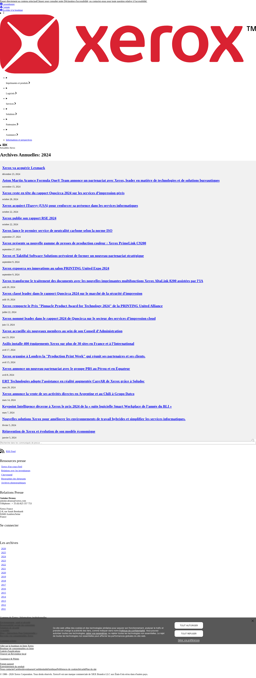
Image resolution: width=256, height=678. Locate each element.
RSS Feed (11, 451)
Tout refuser (188, 633)
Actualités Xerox (7, 148)
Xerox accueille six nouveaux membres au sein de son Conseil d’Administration (62, 331)
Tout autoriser (189, 625)
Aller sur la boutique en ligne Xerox (17, 646)
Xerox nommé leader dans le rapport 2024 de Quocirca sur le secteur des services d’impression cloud (79, 318)
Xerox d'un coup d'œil (11, 466)
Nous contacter (7, 669)
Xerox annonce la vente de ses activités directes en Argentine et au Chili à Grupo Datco (68, 394)
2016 (3, 589)
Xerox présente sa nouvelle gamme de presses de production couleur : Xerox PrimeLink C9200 (74, 243)
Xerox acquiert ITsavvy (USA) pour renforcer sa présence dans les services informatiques (70, 205)
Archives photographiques (13, 482)
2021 (3, 568)
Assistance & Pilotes (9, 659)
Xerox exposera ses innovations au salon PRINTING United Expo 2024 (55, 268)
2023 (3, 560)
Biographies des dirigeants (13, 479)
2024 (3, 556)
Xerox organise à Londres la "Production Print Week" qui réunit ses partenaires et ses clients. (73, 356)
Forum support (7, 664)
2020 (3, 572)
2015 (3, 593)
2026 (3, 548)
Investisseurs (28, 669)
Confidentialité (41, 669)
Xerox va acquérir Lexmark (23, 168)
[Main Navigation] (128, 145)
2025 (3, 552)
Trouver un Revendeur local (13, 654)
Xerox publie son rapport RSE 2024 (29, 218)
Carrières (18, 669)
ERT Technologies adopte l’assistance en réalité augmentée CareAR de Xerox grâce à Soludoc (73, 381)
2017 (3, 585)
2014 (3, 597)
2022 (3, 564)
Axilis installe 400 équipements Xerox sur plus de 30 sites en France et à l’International (68, 344)
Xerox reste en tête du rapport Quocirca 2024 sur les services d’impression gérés (63, 193)
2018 (3, 581)
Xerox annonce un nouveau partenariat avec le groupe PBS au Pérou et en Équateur (66, 369)
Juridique (52, 669)
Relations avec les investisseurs (15, 470)
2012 (3, 605)
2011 (3, 609)
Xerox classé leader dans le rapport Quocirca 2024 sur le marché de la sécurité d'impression (72, 293)
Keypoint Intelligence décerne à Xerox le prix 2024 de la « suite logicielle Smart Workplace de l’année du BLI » (87, 406)
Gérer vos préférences (189, 640)
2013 (3, 601)
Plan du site (91, 669)
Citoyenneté (6, 475)
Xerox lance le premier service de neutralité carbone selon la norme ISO (57, 230)
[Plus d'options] (128, 13)
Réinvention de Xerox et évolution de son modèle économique (48, 431)
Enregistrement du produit (12, 666)
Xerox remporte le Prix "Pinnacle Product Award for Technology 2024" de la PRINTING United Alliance (82, 306)
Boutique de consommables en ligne (17, 648)
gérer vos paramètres (96, 633)
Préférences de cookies (67, 669)
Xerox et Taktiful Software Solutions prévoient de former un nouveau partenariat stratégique (73, 256)
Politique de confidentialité (132, 630)
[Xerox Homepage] (128, 72)
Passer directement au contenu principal (18, 1)
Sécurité (82, 669)
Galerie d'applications (10, 651)
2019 (3, 576)
